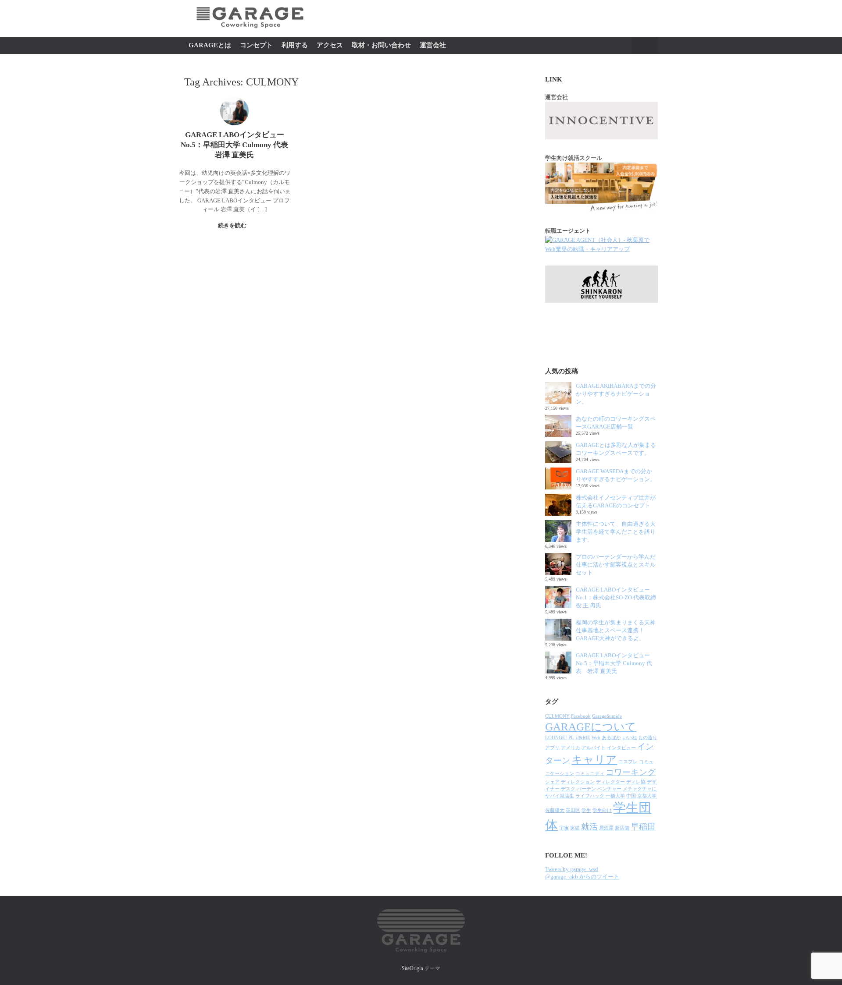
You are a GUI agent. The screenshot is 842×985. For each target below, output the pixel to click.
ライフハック (589, 796)
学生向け (602, 810)
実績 (575, 828)
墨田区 (573, 810)
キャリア (594, 759)
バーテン (586, 789)
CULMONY (557, 716)
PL (571, 737)
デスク (568, 789)
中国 (631, 796)
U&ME (582, 737)
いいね (629, 737)
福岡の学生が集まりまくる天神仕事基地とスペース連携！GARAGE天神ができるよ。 (616, 630)
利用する (295, 45)
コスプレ (628, 761)
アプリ (552, 747)
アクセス (330, 45)
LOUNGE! (556, 737)
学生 (586, 810)
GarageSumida (607, 716)
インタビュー (621, 747)
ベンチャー (609, 789)
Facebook (581, 716)
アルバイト (594, 747)
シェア (552, 781)
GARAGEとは (210, 45)
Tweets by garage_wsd (571, 869)
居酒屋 (606, 828)
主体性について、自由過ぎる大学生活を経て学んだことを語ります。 (616, 532)
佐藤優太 (554, 810)
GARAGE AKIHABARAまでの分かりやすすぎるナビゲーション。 (616, 394)
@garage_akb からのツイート (582, 876)
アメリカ (570, 747)
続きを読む (233, 225)
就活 (589, 826)
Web (596, 737)
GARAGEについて (590, 727)
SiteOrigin (412, 968)
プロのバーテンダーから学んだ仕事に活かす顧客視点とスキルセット (616, 564)
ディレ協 (636, 781)
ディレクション (578, 781)
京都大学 (646, 796)
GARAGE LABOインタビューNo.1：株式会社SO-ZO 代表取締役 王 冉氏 (616, 597)
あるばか (611, 737)
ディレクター (610, 781)
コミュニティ (589, 773)
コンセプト (256, 45)
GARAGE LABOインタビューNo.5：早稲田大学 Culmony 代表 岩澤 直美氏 (614, 663)
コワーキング (631, 772)
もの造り (647, 737)
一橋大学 (615, 796)
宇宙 (564, 828)
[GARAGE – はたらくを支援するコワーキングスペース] (250, 32)
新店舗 (622, 828)
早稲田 (643, 826)
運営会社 (433, 45)
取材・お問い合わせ (381, 45)
